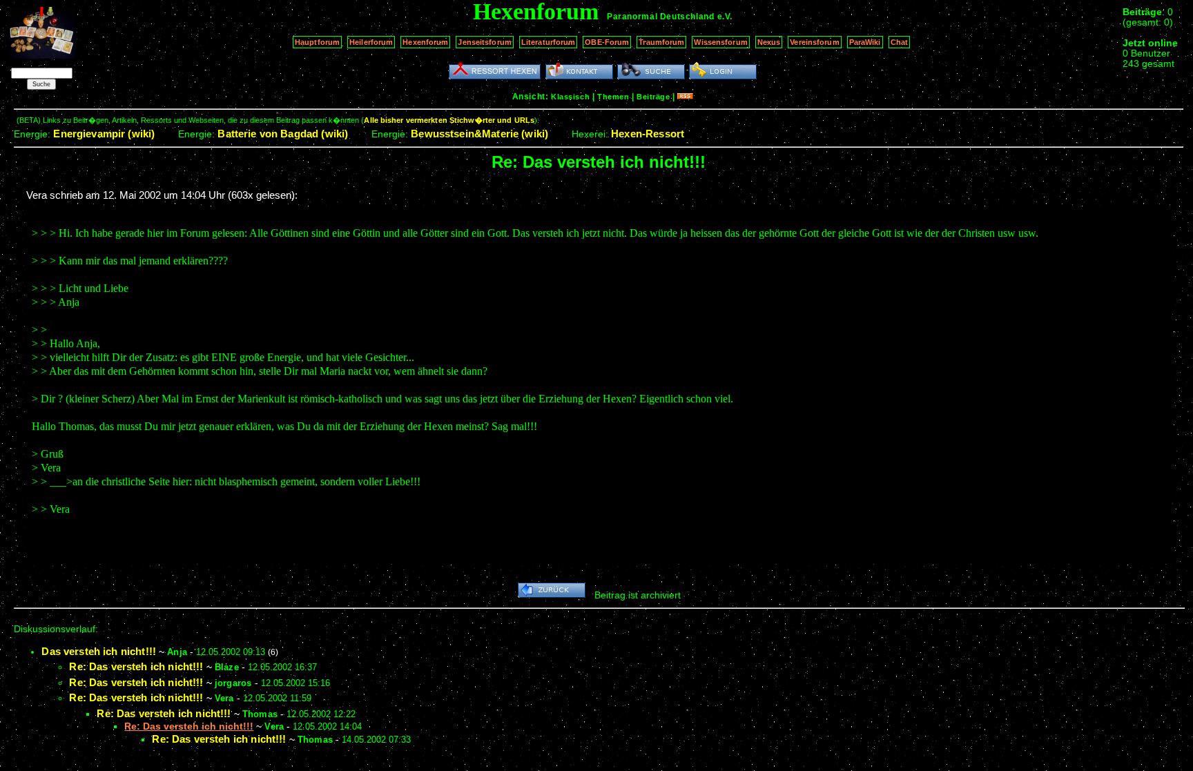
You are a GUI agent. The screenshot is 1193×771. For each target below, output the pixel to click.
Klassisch (570, 96)
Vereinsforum (814, 42)
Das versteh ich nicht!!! (98, 651)
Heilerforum (371, 42)
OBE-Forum (607, 42)
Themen (613, 96)
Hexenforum (425, 42)
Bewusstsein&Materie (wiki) (479, 133)
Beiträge (653, 96)
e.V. (725, 16)
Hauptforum (317, 42)
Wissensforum (720, 42)
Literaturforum (548, 42)
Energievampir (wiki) (104, 133)
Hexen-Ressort (647, 133)
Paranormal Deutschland (660, 16)
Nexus (769, 42)
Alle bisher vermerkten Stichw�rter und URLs (449, 120)
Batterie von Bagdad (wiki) (282, 133)
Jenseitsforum (484, 42)
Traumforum (661, 42)
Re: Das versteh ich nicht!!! (136, 666)
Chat (899, 42)
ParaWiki (865, 42)
